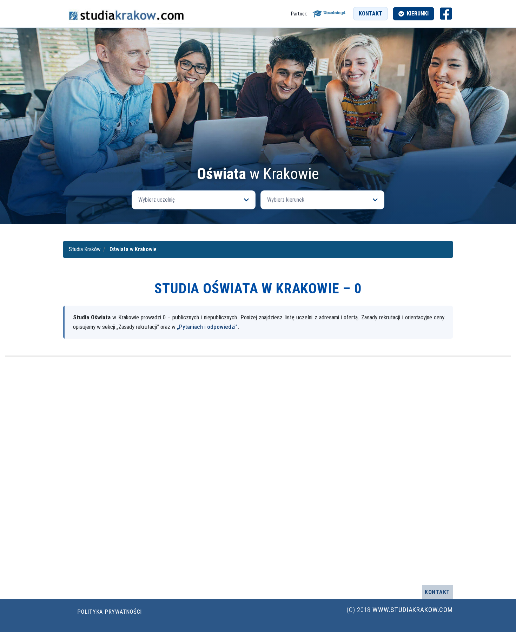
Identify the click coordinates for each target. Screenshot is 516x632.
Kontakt (370, 13)
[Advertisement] (258, 113)
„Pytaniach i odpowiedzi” (207, 326)
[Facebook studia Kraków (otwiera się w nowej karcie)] (446, 13)
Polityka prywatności (109, 611)
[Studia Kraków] (126, 14)
